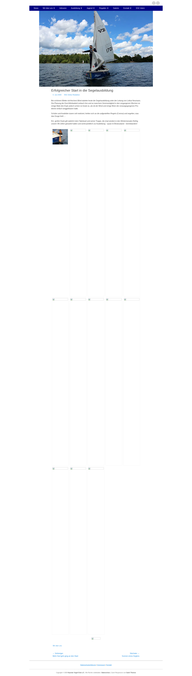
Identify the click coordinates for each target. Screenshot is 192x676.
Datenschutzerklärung (88, 665)
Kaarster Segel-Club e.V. (76, 672)
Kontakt (126, 8)
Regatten (102, 8)
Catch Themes (131, 672)
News (36, 8)
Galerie (116, 8)
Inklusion (63, 8)
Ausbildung (75, 8)
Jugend (90, 8)
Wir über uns (48, 8)
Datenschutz (105, 672)
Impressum (101, 665)
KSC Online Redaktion (72, 95)
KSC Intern (140, 8)
